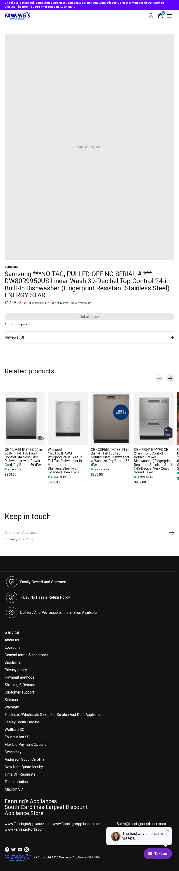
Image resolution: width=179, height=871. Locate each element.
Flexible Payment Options (25, 744)
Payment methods (19, 677)
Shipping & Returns (20, 685)
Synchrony (13, 752)
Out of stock (89, 316)
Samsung (11, 266)
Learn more (67, 7)
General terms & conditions (26, 655)
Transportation (16, 782)
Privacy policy (16, 670)
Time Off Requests (20, 774)
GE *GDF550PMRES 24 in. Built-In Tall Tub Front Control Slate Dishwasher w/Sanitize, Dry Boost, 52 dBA (110, 457)
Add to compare (16, 324)
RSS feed (94, 856)
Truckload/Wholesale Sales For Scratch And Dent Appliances (54, 715)
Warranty (12, 707)
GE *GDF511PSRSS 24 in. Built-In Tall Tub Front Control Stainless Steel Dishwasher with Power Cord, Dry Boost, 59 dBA (24, 457)
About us (12, 640)
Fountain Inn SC (17, 737)
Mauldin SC (14, 789)
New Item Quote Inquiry (24, 767)
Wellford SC (14, 729)
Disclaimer (13, 662)
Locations (13, 647)
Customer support (19, 692)
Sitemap (11, 700)
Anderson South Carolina (24, 759)
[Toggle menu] (169, 16)
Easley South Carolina (22, 722)
